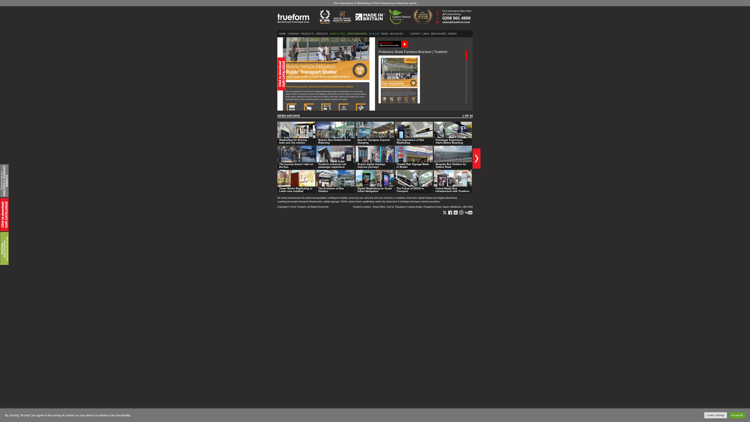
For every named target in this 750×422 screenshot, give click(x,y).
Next (476, 158)
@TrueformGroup (451, 14)
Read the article (407, 3)
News (384, 33)
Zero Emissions (357, 33)
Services (322, 33)
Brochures (438, 33)
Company (293, 33)
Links (425, 33)
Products (307, 33)
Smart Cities (337, 33)
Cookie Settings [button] (716, 415)
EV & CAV (374, 33)
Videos (452, 33)
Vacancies (396, 33)
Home (282, 33)
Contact (415, 33)
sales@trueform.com (456, 22)
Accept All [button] (737, 415)
